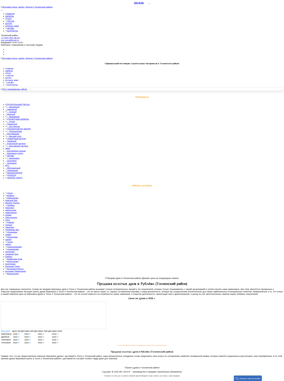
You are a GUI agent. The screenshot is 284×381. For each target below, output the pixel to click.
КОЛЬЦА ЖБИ (12, 26)
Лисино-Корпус (12, 203)
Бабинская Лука (14, 259)
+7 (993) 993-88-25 (10, 38)
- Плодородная (14, 131)
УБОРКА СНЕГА (14, 178)
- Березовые (13, 158)
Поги (7, 220)
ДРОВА (10, 28)
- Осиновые (11, 163)
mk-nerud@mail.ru (10, 40)
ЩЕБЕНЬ (9, 16)
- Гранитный (11, 124)
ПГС (7, 165)
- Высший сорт (14, 136)
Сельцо (8, 225)
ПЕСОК (10, 21)
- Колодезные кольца (15, 151)
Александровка (14, 247)
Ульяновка (12, 232)
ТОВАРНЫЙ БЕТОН (16, 139)
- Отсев (11, 121)
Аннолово (10, 252)
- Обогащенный (12, 168)
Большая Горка (12, 266)
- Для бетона (13, 126)
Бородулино (13, 274)
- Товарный (10, 141)
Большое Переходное (15, 271)
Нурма (8, 215)
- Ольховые (11, 161)
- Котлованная (12, 134)
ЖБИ (7, 148)
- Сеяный (11, 112)
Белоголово (12, 261)
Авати (8, 244)
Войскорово (12, 198)
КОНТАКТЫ (12, 31)
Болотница (10, 264)
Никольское (10, 210)
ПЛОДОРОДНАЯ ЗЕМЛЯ (19, 129)
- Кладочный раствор (15, 143)
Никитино (9, 208)
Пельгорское (11, 217)
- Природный (11, 170)
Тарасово (9, 227)
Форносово (12, 237)
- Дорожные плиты (14, 153)
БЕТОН (8, 23)
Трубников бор (12, 230)
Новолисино (11, 212)
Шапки (8, 239)
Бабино (10, 195)
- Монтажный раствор (17, 146)
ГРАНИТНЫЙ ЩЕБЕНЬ (18, 119)
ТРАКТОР (11, 175)
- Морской (10, 114)
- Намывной (11, 109)
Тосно (10, 193)
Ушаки (8, 234)
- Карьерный (13, 107)
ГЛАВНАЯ (10, 14)
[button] (248, 378)
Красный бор (11, 200)
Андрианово (13, 249)
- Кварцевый (13, 117)
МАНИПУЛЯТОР (15, 173)
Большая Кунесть (15, 269)
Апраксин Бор (11, 254)
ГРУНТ (8, 19)
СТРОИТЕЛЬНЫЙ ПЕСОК (17, 104)
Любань (11, 205)
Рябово (10, 222)
